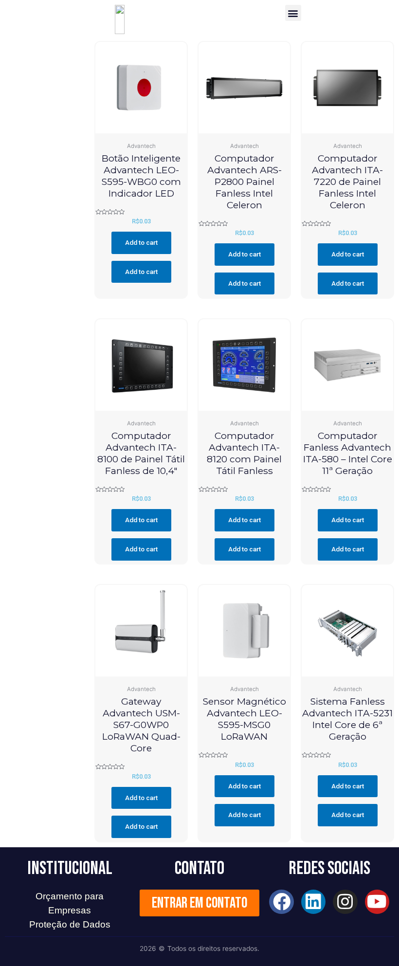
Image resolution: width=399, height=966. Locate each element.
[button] (293, 13)
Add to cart (141, 242)
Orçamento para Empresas (70, 903)
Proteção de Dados (69, 924)
